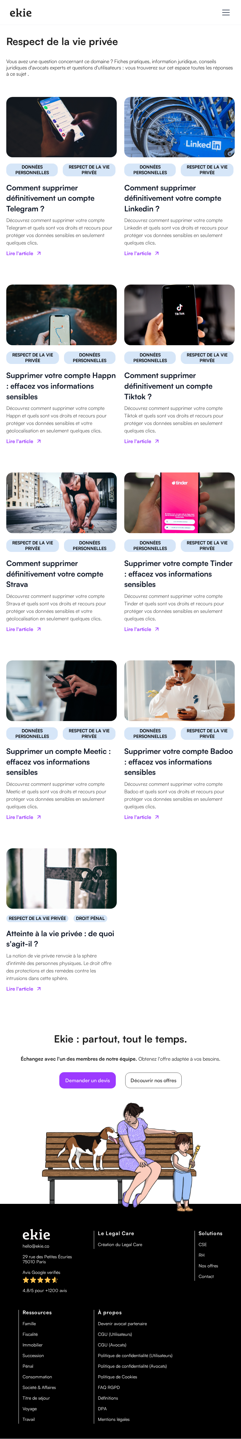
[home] (20, 13)
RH (202, 1255)
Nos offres (208, 1265)
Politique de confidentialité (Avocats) (132, 1366)
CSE (203, 1244)
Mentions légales (114, 1419)
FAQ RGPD (109, 1387)
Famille (29, 1323)
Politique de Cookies (117, 1376)
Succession (33, 1355)
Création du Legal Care (120, 1244)
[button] (224, 12)
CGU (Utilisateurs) (115, 1334)
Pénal (28, 1366)
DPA (102, 1408)
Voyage (30, 1408)
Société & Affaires (39, 1387)
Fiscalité (30, 1334)
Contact (206, 1276)
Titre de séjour (36, 1398)
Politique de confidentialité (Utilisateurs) (135, 1355)
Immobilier (33, 1344)
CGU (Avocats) (112, 1344)
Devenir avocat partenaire (122, 1323)
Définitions (108, 1398)
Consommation (37, 1376)
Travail (29, 1419)
